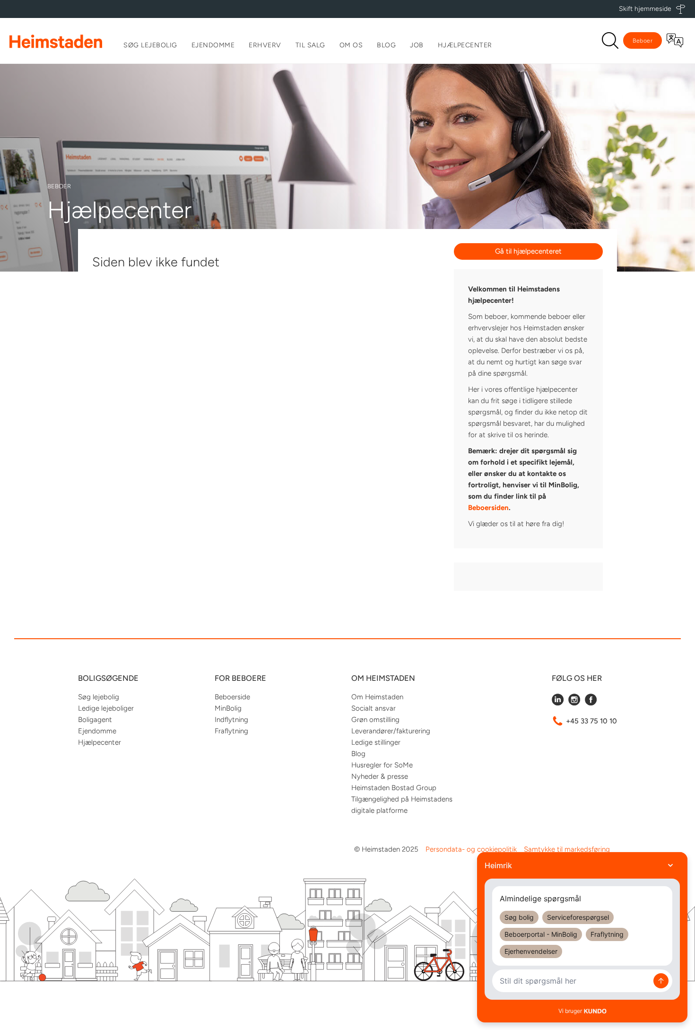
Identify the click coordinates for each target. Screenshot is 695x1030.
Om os (351, 45)
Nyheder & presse (379, 776)
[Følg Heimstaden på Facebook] (591, 703)
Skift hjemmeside (645, 9)
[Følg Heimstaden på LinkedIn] (558, 703)
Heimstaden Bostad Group (393, 788)
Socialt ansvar (373, 708)
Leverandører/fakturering (390, 731)
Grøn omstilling (375, 719)
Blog (386, 45)
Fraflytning (231, 731)
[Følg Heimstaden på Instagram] (574, 703)
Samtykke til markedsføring (567, 849)
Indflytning (231, 719)
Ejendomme (213, 45)
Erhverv (265, 45)
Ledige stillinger (375, 742)
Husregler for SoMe (382, 765)
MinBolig (228, 708)
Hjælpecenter (465, 45)
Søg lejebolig (150, 45)
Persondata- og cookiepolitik (471, 849)
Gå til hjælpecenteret (528, 251)
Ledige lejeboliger (106, 708)
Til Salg (310, 45)
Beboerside (232, 697)
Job (417, 45)
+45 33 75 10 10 (591, 721)
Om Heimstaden (377, 697)
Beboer (642, 40)
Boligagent (95, 719)
